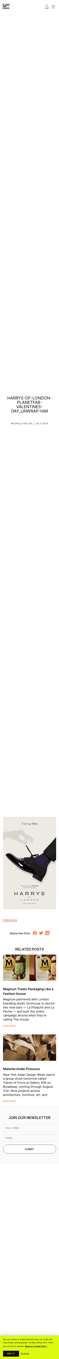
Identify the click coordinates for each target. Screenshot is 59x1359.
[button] (47, 4)
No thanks (25, 1354)
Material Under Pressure (21, 1069)
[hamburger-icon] (53, 6)
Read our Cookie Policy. (36, 1346)
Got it (11, 1354)
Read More (9, 1026)
